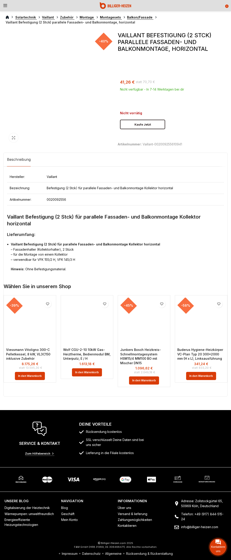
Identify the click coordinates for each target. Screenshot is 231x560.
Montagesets (111, 17)
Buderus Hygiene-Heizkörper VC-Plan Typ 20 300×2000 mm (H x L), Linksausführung (200, 354)
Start (10, 17)
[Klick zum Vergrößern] (13, 137)
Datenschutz (91, 553)
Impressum (70, 553)
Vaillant (48, 17)
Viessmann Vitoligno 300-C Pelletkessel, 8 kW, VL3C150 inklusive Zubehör (28, 354)
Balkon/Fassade (140, 17)
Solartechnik (26, 17)
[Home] (115, 5)
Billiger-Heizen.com (113, 543)
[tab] (19, 159)
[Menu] (5, 5)
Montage (87, 17)
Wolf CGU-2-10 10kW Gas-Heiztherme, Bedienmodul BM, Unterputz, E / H (87, 354)
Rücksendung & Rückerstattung (149, 553)
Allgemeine (113, 553)
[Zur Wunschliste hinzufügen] (47, 304)
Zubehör (67, 17)
